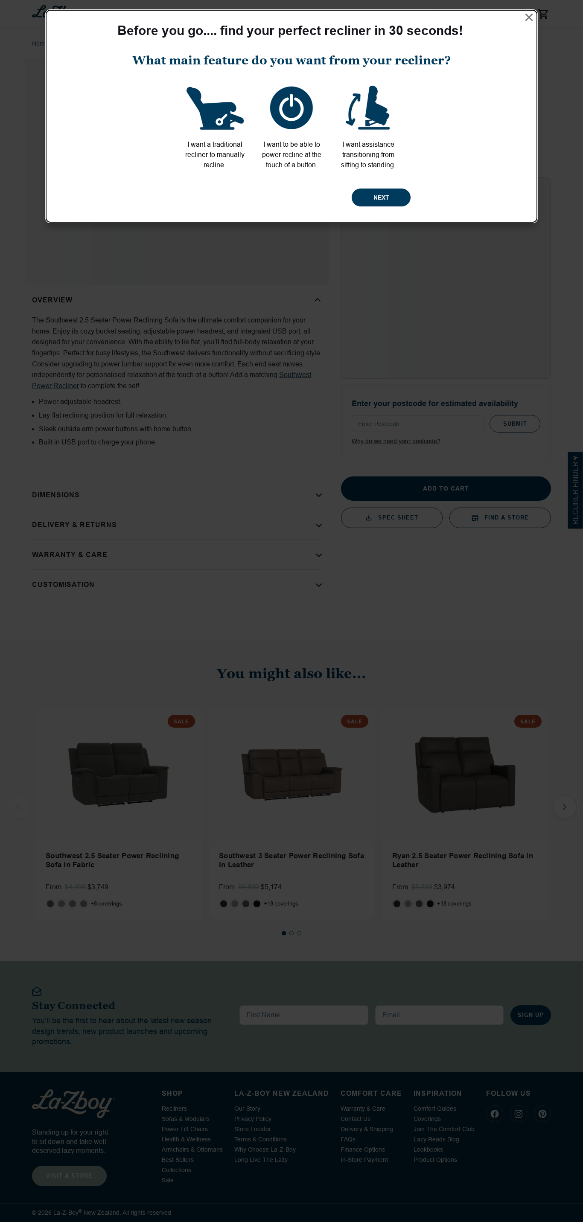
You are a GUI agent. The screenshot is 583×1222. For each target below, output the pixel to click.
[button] (529, 17)
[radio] (215, 125)
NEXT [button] (381, 197)
